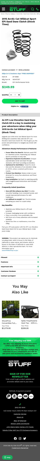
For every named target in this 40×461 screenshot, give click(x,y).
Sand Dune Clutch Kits (29, 14)
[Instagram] (20, 438)
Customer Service (20, 414)
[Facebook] (15, 438)
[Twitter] (24, 438)
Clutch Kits (19, 14)
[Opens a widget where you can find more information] (7, 457)
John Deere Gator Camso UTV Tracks (20, 427)
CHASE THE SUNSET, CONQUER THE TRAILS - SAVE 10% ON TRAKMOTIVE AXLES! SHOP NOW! (20, 2)
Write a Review (24, 70)
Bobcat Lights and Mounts (20, 424)
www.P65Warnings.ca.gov (10, 250)
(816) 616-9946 (20, 407)
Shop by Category (10, 14)
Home (2, 14)
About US (20, 417)
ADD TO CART (20, 101)
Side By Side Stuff (14, 445)
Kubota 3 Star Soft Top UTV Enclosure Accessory (20, 430)
